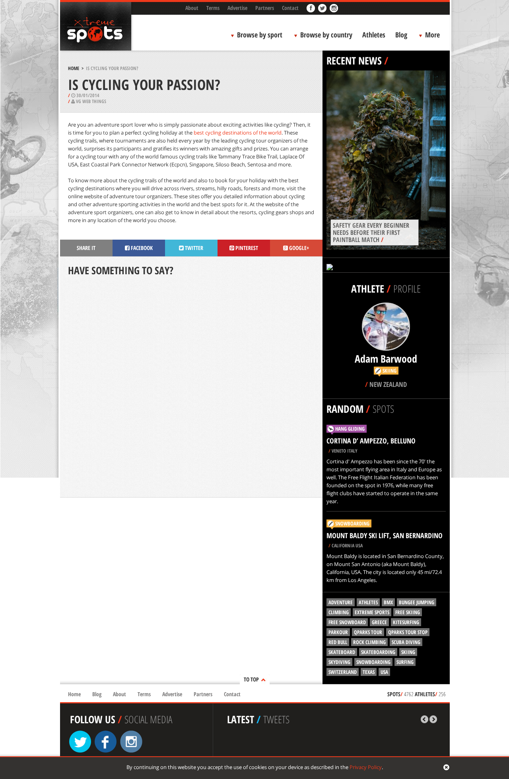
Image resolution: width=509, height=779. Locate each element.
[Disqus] (191, 387)
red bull (337, 642)
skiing (408, 652)
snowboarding (373, 662)
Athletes (373, 34)
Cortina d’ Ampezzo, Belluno (371, 440)
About (191, 8)
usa (384, 672)
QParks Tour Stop (407, 632)
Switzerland (342, 672)
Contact (290, 8)
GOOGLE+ (298, 248)
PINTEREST (246, 248)
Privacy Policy (366, 767)
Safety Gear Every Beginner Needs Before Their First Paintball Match (371, 232)
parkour (338, 632)
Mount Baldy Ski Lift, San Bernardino (384, 535)
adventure (340, 602)
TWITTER (193, 248)
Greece (379, 622)
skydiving (339, 662)
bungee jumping (416, 602)
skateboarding (378, 652)
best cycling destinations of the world (238, 132)
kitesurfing (406, 622)
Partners (264, 8)
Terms (213, 8)
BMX (388, 602)
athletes (368, 602)
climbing (338, 612)
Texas (369, 672)
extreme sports (372, 612)
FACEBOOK (141, 248)
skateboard (341, 652)
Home (73, 68)
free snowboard (347, 622)
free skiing (407, 612)
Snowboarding (352, 523)
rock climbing (369, 642)
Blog (401, 34)
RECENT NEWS (354, 60)
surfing (405, 662)
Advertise (237, 8)
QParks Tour (368, 632)
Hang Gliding (350, 428)
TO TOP (251, 679)
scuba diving (406, 642)
